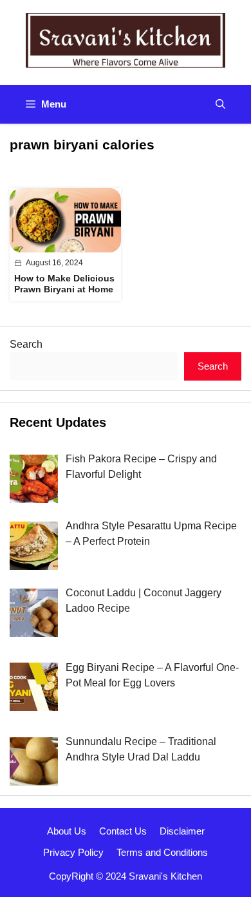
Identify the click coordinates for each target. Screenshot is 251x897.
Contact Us (123, 831)
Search (26, 344)
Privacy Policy (73, 852)
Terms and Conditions (162, 852)
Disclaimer (182, 831)
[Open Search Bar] (220, 104)
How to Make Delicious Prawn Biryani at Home (64, 283)
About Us (66, 831)
